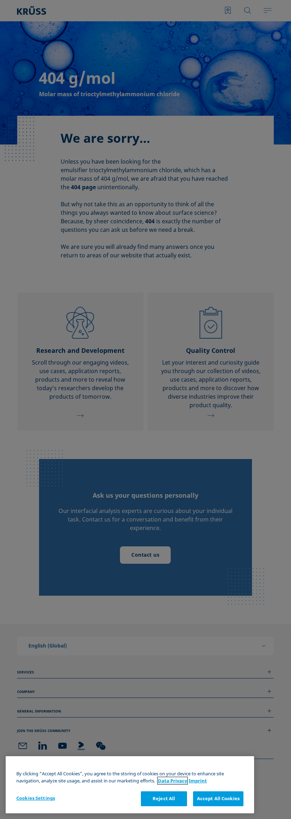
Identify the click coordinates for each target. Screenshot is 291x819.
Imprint (198, 780)
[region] (130, 784)
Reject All (164, 798)
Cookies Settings (35, 798)
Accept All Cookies (218, 798)
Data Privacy (172, 780)
